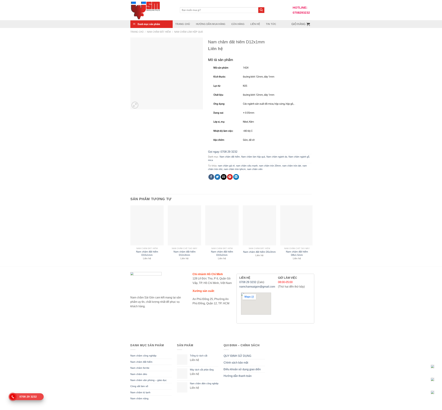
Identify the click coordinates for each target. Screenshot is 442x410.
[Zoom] (135, 105)
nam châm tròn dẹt (291, 165)
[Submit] (261, 10)
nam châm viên (254, 169)
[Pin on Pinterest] (230, 177)
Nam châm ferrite (139, 367)
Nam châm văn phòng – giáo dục (148, 380)
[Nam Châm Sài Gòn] (152, 10)
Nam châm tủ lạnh (140, 392)
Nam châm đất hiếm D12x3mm (185, 253)
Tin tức (271, 24)
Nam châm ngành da (276, 156)
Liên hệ (255, 24)
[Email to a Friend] (224, 177)
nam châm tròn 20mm (270, 165)
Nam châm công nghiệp (143, 355)
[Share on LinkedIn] (236, 177)
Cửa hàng (237, 24)
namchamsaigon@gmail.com (257, 286)
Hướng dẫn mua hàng (210, 24)
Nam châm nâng (139, 398)
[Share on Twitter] (217, 177)
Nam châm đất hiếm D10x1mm (147, 253)
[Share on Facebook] (211, 177)
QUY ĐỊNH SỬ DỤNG (237, 355)
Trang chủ (182, 24)
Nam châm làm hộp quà (188, 32)
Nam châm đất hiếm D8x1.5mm (297, 253)
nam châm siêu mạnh (247, 165)
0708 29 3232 (247, 282)
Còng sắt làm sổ (139, 386)
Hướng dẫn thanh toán (238, 375)
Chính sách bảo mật (236, 362)
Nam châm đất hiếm (159, 32)
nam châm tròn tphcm (235, 169)
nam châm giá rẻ (226, 165)
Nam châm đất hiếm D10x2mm (222, 253)
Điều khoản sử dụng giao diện (242, 369)
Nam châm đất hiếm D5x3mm (259, 251)
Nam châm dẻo (138, 374)
